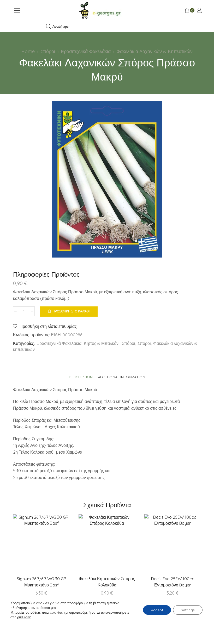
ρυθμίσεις (24, 617)
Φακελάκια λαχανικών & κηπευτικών (154, 51)
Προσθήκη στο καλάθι (71, 311)
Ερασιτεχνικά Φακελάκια (86, 51)
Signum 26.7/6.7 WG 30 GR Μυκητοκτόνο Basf (41, 581)
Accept (157, 610)
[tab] (80, 377)
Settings (188, 610)
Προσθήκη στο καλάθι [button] (52, 545)
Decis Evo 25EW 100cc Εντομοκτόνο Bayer (172, 581)
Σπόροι (47, 51)
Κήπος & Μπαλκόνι (102, 343)
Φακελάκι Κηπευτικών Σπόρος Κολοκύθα (107, 581)
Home (28, 51)
